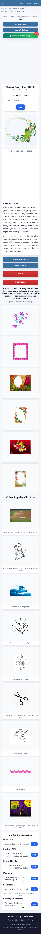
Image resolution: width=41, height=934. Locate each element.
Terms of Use (14, 920)
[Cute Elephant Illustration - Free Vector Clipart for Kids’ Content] (20, 551)
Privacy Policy (27, 920)
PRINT (20, 274)
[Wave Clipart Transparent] (20, 589)
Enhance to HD (20, 266)
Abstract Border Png (15, 8)
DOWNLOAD (20, 282)
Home (3, 8)
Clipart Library (14, 916)
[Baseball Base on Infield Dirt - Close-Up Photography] (20, 515)
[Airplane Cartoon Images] (20, 662)
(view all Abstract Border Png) (20, 302)
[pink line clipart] (20, 772)
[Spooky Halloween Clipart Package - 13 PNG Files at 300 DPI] (20, 808)
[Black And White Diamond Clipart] (20, 626)
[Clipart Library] (2, 3)
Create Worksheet (20, 30)
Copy (34, 844)
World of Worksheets (20, 924)
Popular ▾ (29, 3)
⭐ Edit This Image (21, 259)
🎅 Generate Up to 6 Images (23, 35)
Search (20, 107)
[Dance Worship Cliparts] (20, 736)
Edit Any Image (20, 24)
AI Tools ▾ (21, 3)
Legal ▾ (36, 3)
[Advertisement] (20, 62)
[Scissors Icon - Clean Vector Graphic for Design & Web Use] (20, 698)
